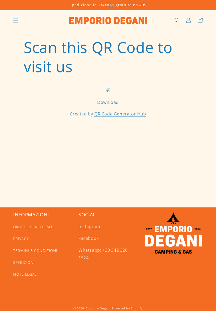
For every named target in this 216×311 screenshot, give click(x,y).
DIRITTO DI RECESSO (32, 226)
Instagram (89, 227)
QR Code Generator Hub (120, 114)
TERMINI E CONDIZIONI (35, 250)
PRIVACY (21, 238)
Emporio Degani (98, 308)
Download (108, 102)
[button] (16, 20)
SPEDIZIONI (24, 262)
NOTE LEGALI (25, 274)
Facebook (88, 238)
